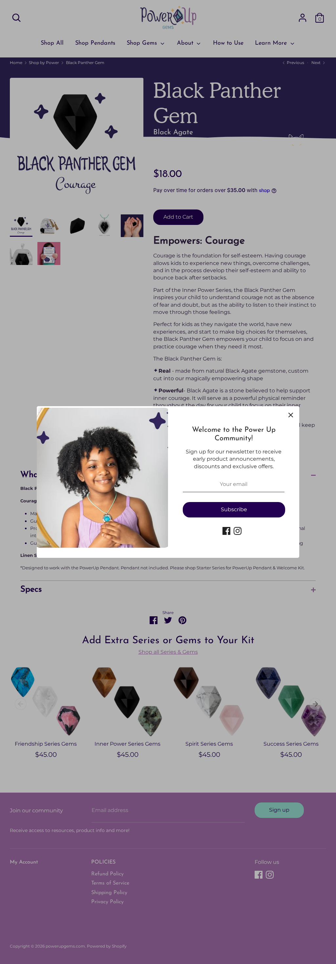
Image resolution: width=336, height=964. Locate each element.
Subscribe (234, 509)
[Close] (291, 414)
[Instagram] (238, 531)
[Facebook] (226, 531)
